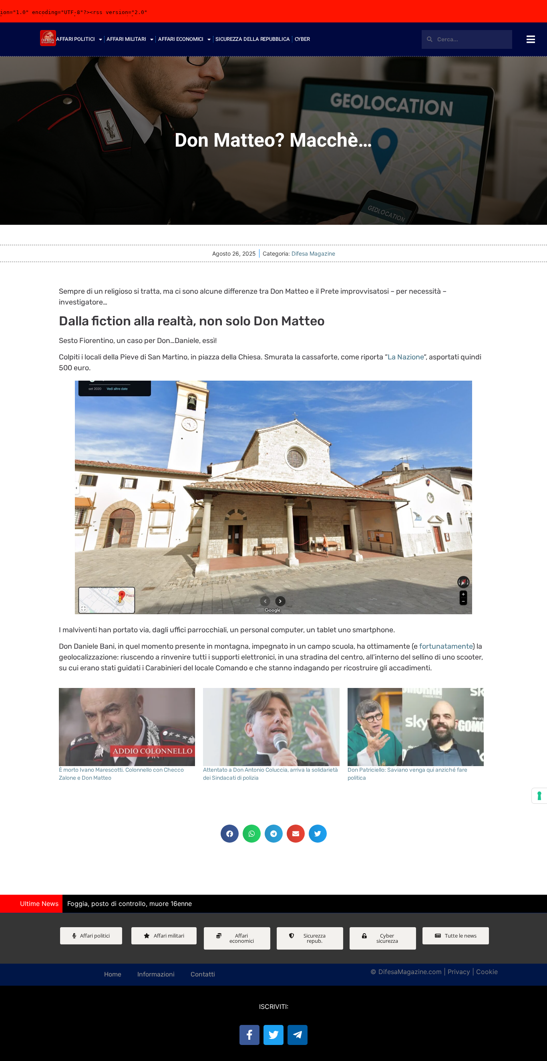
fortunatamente (446, 646)
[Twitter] (273, 1035)
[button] (230, 834)
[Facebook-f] (249, 1035)
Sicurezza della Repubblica (252, 39)
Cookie (487, 972)
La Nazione (406, 357)
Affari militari (126, 39)
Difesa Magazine (313, 253)
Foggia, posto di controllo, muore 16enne (129, 904)
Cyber (302, 39)
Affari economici (180, 39)
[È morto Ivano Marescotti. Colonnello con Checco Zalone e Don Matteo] (127, 727)
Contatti (203, 974)
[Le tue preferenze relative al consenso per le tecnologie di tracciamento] (539, 795)
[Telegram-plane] (298, 1035)
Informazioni (156, 974)
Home (112, 974)
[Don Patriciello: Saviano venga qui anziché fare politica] (416, 727)
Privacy (459, 972)
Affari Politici (75, 39)
